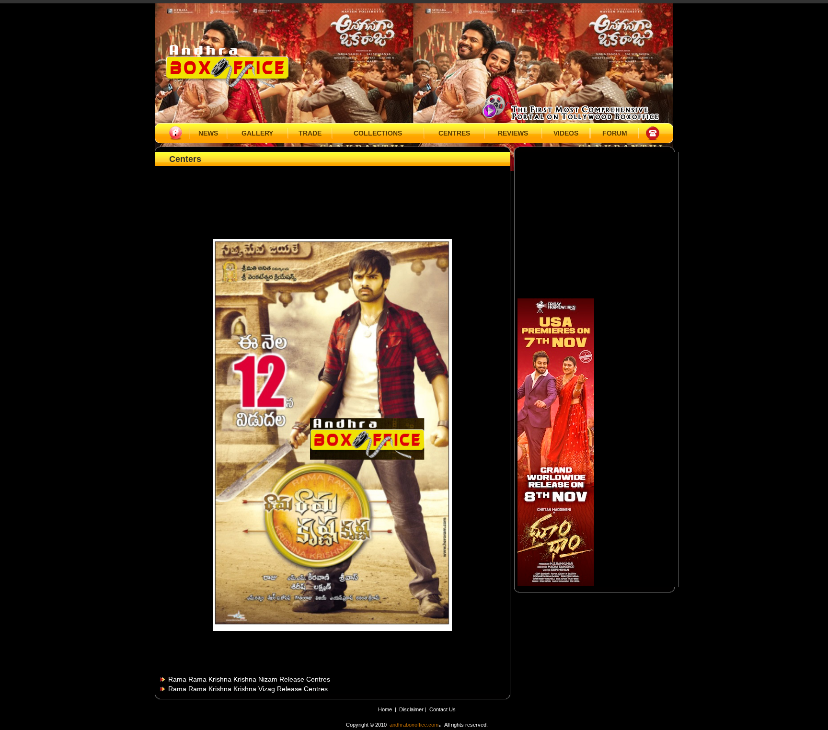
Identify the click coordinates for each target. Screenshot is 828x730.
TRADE (310, 133)
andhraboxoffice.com (414, 725)
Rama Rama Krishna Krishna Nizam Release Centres (249, 679)
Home (385, 709)
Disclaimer (412, 709)
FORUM (614, 133)
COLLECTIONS (378, 133)
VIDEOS (565, 133)
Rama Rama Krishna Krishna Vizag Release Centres (248, 689)
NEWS (208, 133)
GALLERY (257, 133)
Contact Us (442, 709)
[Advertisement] (332, 190)
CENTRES (454, 133)
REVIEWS (513, 133)
